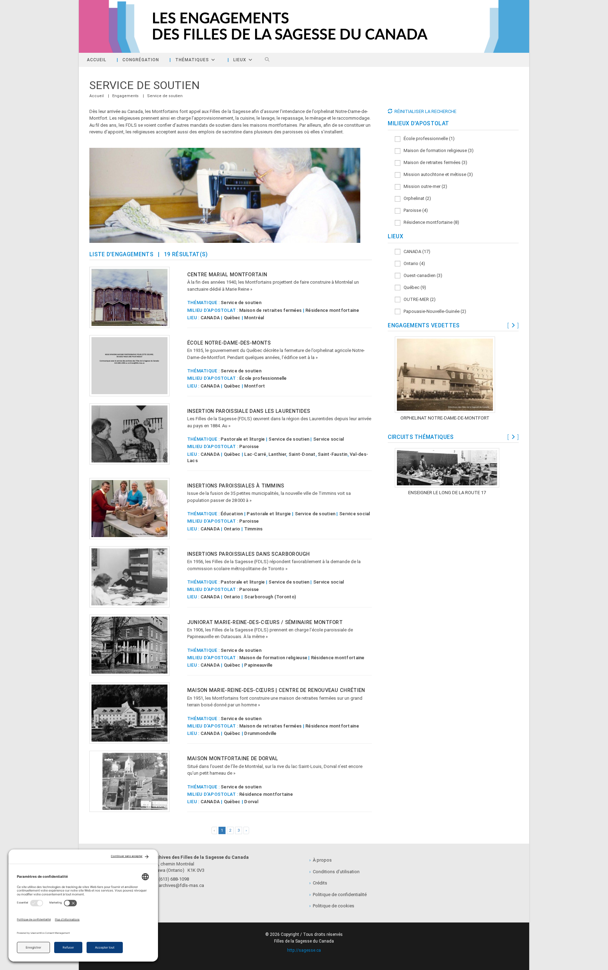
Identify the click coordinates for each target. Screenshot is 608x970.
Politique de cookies (331, 905)
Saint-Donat (302, 454)
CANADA (210, 317)
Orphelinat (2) (415, 198)
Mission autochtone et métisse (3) (436, 174)
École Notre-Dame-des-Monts (229, 343)
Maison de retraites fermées (270, 310)
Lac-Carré (255, 454)
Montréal (254, 317)
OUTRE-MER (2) (418, 299)
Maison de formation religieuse (273, 657)
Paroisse (249, 446)
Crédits (318, 883)
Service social (328, 439)
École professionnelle (262, 378)
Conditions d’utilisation (334, 871)
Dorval (251, 801)
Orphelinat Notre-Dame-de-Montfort (444, 418)
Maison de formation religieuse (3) (437, 150)
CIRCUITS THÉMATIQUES (421, 437)
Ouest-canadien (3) (421, 275)
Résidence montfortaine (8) (429, 222)
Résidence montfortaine (332, 310)
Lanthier (277, 454)
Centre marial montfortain (227, 274)
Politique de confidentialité (338, 894)
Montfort (254, 386)
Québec (232, 317)
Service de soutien (165, 96)
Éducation (232, 513)
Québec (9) (413, 287)
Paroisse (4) (414, 210)
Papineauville (258, 665)
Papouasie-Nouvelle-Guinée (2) (433, 311)
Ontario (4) (412, 263)
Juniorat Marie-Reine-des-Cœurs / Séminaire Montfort (265, 622)
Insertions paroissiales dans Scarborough (248, 554)
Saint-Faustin (332, 454)
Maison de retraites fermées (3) (433, 162)
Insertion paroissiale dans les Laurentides (248, 411)
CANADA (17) (415, 251)
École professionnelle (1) (427, 138)
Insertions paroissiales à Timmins (235, 486)
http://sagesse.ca (304, 950)
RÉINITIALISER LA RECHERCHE (425, 111)
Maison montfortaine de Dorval (232, 758)
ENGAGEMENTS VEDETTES (424, 325)
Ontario (232, 528)
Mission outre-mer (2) (423, 186)
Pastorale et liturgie (243, 439)
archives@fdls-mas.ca (180, 885)
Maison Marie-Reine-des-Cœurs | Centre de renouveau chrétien (276, 690)
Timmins (253, 528)
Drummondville (260, 733)
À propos (320, 860)
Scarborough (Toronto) (270, 596)
